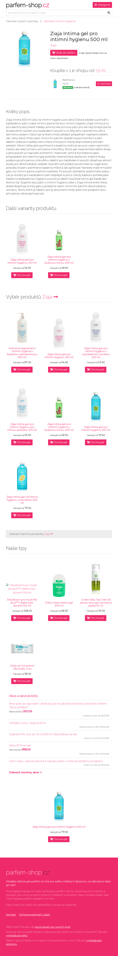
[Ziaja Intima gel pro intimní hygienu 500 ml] (96, 406)
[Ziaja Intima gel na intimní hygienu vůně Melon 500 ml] (22, 476)
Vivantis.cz (88, 716)
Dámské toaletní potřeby (22, 21)
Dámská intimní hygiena (59, 21)
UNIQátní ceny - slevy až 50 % (27, 723)
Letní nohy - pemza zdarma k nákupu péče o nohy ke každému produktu (56, 761)
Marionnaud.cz (86, 754)
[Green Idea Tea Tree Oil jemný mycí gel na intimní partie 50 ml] (96, 579)
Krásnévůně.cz (87, 727)
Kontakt (11, 914)
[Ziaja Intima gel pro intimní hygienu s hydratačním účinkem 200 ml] (96, 327)
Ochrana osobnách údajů (34, 914)
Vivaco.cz (89, 738)
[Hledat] (109, 13)
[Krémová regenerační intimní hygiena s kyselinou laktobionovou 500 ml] (22, 327)
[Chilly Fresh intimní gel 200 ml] (59, 586)
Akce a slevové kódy (23, 696)
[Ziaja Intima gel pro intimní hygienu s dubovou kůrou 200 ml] (59, 240)
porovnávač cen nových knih (52, 927)
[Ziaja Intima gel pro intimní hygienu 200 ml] (22, 239)
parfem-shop (27, 4)
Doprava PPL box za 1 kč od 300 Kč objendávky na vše (43, 734)
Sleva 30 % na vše (20, 745)
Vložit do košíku (65, 52)
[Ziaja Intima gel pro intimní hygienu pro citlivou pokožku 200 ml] (22, 403)
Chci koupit (23, 275)
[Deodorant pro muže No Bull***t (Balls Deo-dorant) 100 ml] (22, 589)
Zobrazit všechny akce (24, 772)
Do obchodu (104, 83)
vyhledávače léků (17, 935)
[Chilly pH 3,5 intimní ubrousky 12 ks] (22, 649)
